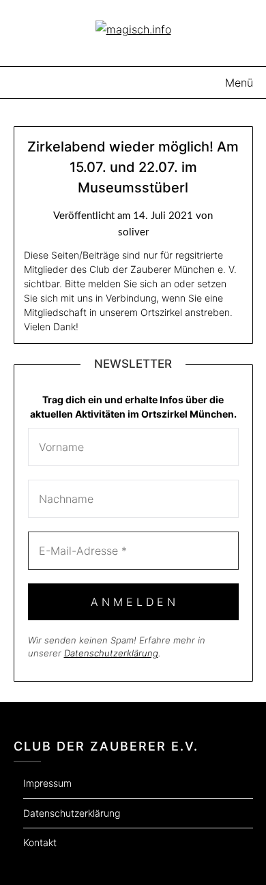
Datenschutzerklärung (111, 653)
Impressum (47, 783)
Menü (239, 82)
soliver (133, 232)
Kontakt (40, 842)
